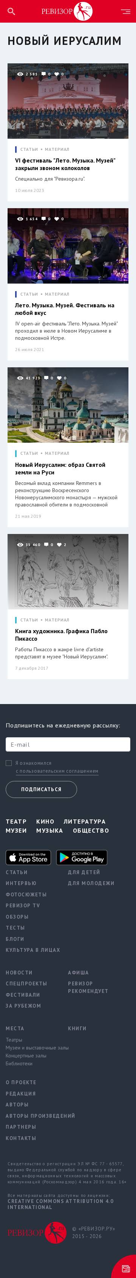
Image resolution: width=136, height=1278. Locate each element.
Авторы (17, 1105)
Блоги (15, 939)
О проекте (21, 1082)
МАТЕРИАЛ (57, 149)
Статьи (17, 872)
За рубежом (23, 1006)
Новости (19, 973)
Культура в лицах (31, 950)
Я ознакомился (33, 763)
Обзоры (17, 917)
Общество (91, 830)
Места (15, 1028)
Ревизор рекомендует (88, 987)
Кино (45, 821)
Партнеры (21, 1127)
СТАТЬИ (29, 149)
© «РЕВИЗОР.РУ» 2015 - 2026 (93, 1233)
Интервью (21, 883)
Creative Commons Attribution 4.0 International (60, 1204)
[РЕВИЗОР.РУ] (67, 11)
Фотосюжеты (26, 894)
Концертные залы (26, 1055)
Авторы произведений (31, 1116)
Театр (16, 821)
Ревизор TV (23, 905)
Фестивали (23, 995)
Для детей (84, 872)
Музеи (16, 830)
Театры (14, 1039)
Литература (85, 821)
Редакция (21, 1094)
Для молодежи (91, 883)
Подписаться (41, 789)
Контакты (21, 1138)
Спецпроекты (27, 983)
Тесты (15, 928)
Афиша (78, 973)
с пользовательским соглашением (57, 771)
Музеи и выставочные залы (31, 1047)
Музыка (49, 830)
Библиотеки (19, 1063)
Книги (77, 1028)
